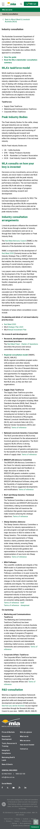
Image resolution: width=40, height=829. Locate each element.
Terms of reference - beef (14, 603)
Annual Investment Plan (17, 330)
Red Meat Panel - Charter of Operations (22, 344)
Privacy (17, 819)
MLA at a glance (26, 732)
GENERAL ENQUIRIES (9, 770)
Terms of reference (18, 428)
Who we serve (25, 740)
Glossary (9, 821)
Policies (33, 819)
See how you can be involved (13, 706)
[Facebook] (2, 787)
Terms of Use (8, 819)
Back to (17, 20)
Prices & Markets (8, 732)
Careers (16, 821)
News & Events (7, 764)
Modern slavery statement (21, 825)
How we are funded (27, 745)
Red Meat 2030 (8, 253)
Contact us (24, 749)
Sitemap (14, 823)
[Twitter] (7, 787)
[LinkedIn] (25, 787)
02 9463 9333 (7, 774)
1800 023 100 (20, 774)
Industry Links (26, 821)
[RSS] (19, 787)
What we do (24, 736)
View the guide (10, 57)
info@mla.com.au (8, 777)
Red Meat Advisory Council (15, 241)
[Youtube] (13, 787)
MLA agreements (25, 823)
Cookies (25, 819)
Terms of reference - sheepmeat (16, 605)
